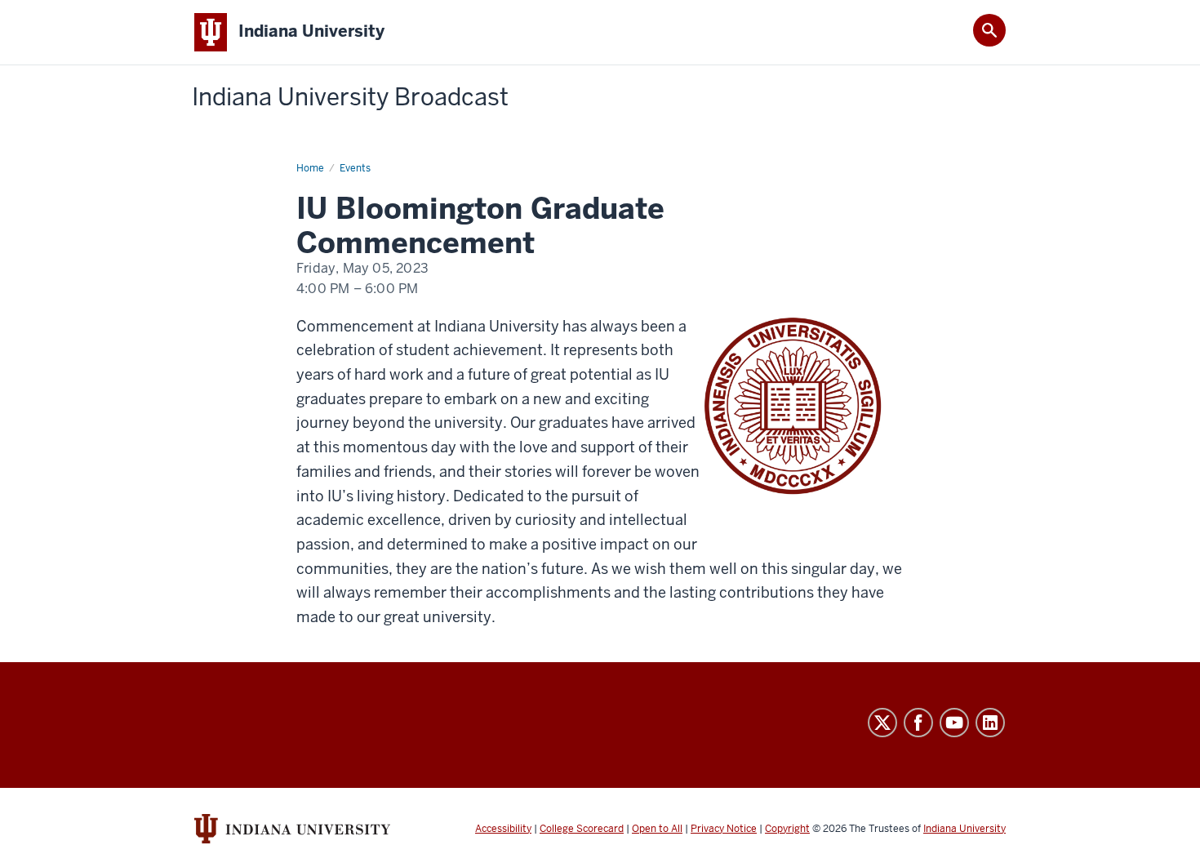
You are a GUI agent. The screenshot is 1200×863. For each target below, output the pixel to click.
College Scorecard (582, 828)
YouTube (954, 722)
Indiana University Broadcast (350, 97)
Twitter (882, 722)
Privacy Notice (724, 828)
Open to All (657, 828)
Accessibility (503, 828)
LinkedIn (990, 722)
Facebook (918, 722)
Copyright (787, 828)
